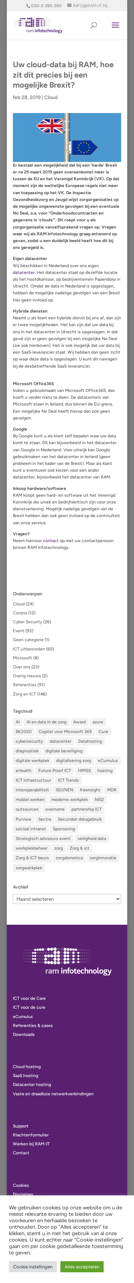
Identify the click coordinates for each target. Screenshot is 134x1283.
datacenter (24, 272)
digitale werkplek (32, 760)
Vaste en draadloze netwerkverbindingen (53, 1093)
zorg (58, 848)
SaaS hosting (25, 1075)
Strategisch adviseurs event (43, 838)
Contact (21, 1152)
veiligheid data (92, 838)
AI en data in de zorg (46, 721)
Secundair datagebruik (80, 819)
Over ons (21, 666)
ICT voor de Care (29, 998)
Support (21, 1126)
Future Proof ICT (54, 770)
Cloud (51, 97)
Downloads (24, 1034)
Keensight (90, 789)
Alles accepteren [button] (82, 1266)
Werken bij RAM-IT (31, 1143)
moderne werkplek (69, 799)
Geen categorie (28, 639)
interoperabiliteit (32, 789)
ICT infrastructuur (33, 780)
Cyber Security (27, 621)
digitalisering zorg (73, 760)
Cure (103, 731)
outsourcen (27, 809)
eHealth (23, 770)
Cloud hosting (27, 1066)
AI (18, 721)
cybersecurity (29, 741)
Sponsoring (64, 828)
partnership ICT (86, 809)
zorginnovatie (103, 857)
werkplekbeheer (32, 848)
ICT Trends (68, 780)
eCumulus (108, 760)
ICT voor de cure (29, 1007)
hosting (105, 770)
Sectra (44, 819)
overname (55, 809)
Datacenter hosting (32, 1084)
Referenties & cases (33, 1025)
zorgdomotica (69, 857)
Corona (20, 612)
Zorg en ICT (24, 694)
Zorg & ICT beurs (32, 857)
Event (18, 630)
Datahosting (90, 741)
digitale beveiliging (64, 750)
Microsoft (22, 657)
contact (51, 540)
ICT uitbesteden (29, 649)
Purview (23, 819)
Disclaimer (23, 1194)
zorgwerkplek (29, 867)
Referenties (24, 684)
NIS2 (99, 799)
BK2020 (24, 731)
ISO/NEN (64, 789)
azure (98, 721)
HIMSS (84, 770)
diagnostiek (27, 750)
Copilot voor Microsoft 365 (65, 731)
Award (79, 721)
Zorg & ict (79, 848)
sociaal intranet (31, 828)
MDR (111, 789)
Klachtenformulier (31, 1134)
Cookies (21, 1185)
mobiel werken (30, 799)
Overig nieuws (27, 675)
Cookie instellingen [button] (33, 1266)
